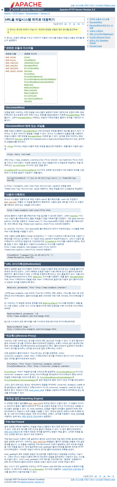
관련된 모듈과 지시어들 (99, 19)
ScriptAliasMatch (33, 98)
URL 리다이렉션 (11, 432)
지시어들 (79, 5)
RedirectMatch (31, 87)
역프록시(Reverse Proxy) (100, 37)
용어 (92, 5)
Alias (27, 57)
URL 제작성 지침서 (30, 416)
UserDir (28, 101)
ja (74, 24)
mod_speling (12, 68)
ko (78, 24)
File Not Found (96, 46)
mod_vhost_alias (14, 71)
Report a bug (109, 5)
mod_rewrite (12, 63)
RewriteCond (30, 90)
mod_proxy (11, 60)
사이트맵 (99, 5)
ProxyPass (29, 74)
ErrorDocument (31, 68)
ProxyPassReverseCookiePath (39, 82)
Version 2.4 (45, 13)
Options (28, 71)
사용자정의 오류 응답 (71, 469)
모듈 (72, 5)
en (65, 24)
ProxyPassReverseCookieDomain (40, 79)
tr (83, 24)
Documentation (32, 13)
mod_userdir (12, 65)
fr (70, 24)
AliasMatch (30, 60)
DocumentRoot (31, 65)
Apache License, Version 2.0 (32, 482)
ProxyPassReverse (33, 76)
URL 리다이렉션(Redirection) (101, 34)
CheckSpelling (31, 63)
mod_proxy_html (36, 390)
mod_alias (11, 57)
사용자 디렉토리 (96, 31)
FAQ (87, 5)
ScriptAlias (30, 95)
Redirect (28, 85)
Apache (7, 13)
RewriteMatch (31, 93)
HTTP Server (18, 13)
